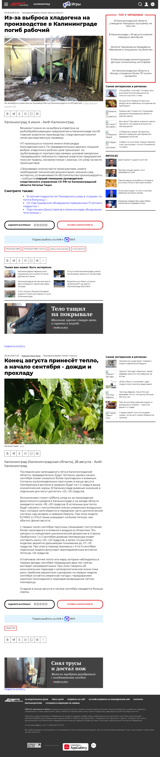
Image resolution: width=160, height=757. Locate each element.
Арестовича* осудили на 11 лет (133, 160)
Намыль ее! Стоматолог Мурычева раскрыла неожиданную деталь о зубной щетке (136, 113)
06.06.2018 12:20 (11, 13)
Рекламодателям (33, 703)
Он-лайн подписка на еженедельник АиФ (109, 699)
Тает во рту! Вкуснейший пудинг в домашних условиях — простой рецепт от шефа (135, 404)
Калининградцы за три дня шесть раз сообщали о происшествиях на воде (34, 284)
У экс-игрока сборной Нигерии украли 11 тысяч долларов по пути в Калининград (34, 294)
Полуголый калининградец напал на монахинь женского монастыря (84, 272)
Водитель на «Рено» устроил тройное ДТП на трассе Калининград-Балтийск (81, 284)
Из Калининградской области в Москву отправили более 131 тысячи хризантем (131, 73)
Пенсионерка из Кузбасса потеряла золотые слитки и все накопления (135, 181)
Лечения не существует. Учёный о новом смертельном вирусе (135, 362)
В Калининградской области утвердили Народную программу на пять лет (131, 23)
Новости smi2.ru (14, 346)
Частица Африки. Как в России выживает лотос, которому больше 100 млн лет (136, 394)
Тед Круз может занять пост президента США (131, 171)
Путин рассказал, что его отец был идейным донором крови (135, 192)
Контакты (138, 699)
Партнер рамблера (51, 745)
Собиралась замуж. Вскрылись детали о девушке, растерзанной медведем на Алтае (135, 134)
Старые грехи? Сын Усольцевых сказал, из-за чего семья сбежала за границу (136, 415)
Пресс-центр (58, 699)
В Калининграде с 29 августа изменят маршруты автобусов (130, 36)
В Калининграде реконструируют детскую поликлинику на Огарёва (130, 61)
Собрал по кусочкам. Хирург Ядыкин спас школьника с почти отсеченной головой (137, 144)
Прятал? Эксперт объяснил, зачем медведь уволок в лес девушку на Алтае (135, 373)
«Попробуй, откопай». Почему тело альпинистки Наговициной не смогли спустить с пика (136, 93)
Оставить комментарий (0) (80, 225)
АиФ (22, 446)
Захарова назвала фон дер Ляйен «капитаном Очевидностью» (134, 202)
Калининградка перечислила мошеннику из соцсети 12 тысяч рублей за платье (33, 274)
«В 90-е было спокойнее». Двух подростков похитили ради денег (135, 382)
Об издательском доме (36, 699)
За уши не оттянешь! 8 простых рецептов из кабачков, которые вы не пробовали (137, 103)
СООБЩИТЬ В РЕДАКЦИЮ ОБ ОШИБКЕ (63, 703)
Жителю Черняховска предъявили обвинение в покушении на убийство (130, 48)
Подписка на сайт (76, 699)
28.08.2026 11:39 (11, 356)
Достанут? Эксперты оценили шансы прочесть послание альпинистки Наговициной (137, 124)
